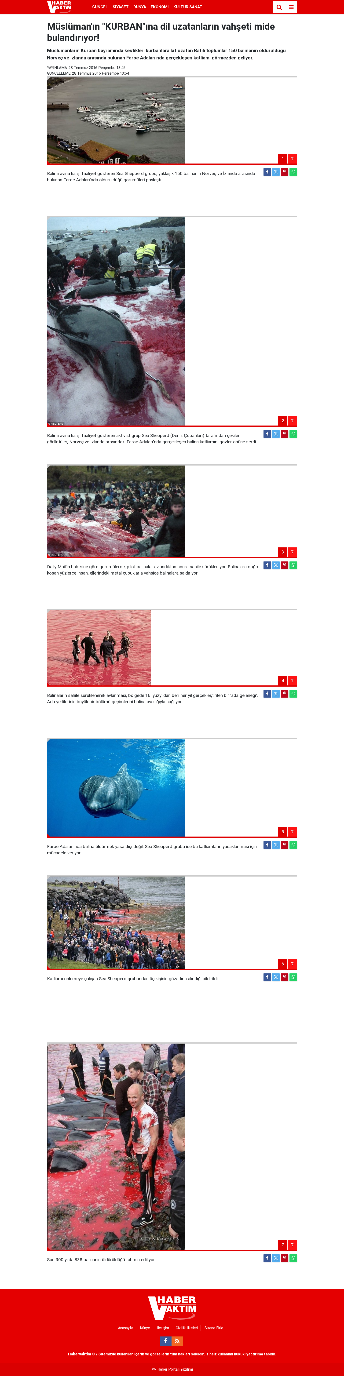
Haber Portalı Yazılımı (175, 1369)
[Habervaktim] (59, 6)
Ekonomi (160, 6)
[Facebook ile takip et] (166, 1341)
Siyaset (121, 6)
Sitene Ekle (214, 1328)
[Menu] (291, 7)
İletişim (163, 1328)
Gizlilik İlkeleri (187, 1328)
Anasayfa (125, 1328)
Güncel (100, 6)
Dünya (139, 6)
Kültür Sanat (187, 6)
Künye (145, 1328)
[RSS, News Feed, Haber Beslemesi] (177, 1341)
